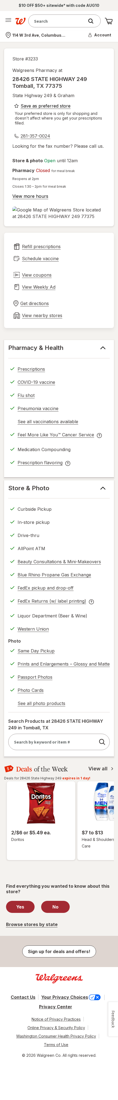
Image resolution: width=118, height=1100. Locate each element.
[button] (100, 35)
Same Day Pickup (36, 651)
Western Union (33, 629)
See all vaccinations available (48, 422)
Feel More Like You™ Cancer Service (56, 435)
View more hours (30, 196)
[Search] (93, 21)
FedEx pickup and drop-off (46, 588)
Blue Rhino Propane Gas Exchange (54, 574)
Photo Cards (31, 690)
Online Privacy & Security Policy (56, 1027)
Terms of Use (56, 1044)
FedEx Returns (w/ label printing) (52, 601)
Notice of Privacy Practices (56, 1019)
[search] (102, 742)
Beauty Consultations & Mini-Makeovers (59, 561)
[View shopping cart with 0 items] (108, 21)
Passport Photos (35, 677)
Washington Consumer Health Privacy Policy (56, 1036)
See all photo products (41, 704)
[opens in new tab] (59, 213)
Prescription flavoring (40, 463)
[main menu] (8, 21)
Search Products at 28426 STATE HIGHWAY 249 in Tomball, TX (55, 724)
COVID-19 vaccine (36, 382)
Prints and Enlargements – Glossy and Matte (64, 664)
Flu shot (26, 395)
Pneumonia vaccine (38, 408)
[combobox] (58, 21)
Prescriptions (31, 369)
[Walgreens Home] (20, 21)
